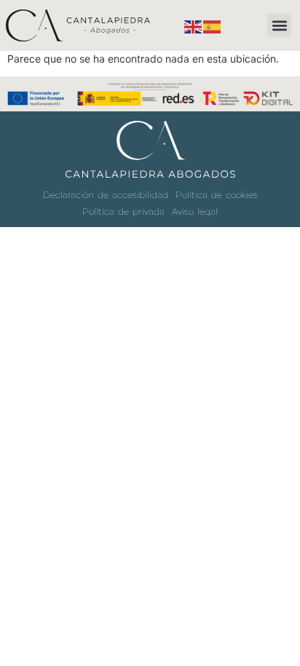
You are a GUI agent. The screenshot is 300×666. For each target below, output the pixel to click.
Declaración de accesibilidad (105, 194)
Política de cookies (216, 194)
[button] (279, 25)
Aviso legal (195, 211)
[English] (193, 25)
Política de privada (123, 211)
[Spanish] (212, 25)
